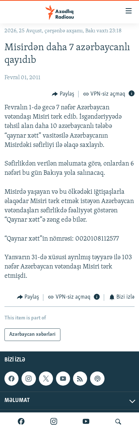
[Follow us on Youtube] (63, 379)
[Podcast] (97, 379)
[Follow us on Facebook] (11, 379)
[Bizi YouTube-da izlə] (86, 421)
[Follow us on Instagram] (28, 379)
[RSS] (80, 379)
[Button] (63, 94)
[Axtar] (118, 421)
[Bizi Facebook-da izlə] (21, 421)
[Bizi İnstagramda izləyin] (53, 421)
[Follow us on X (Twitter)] (46, 379)
